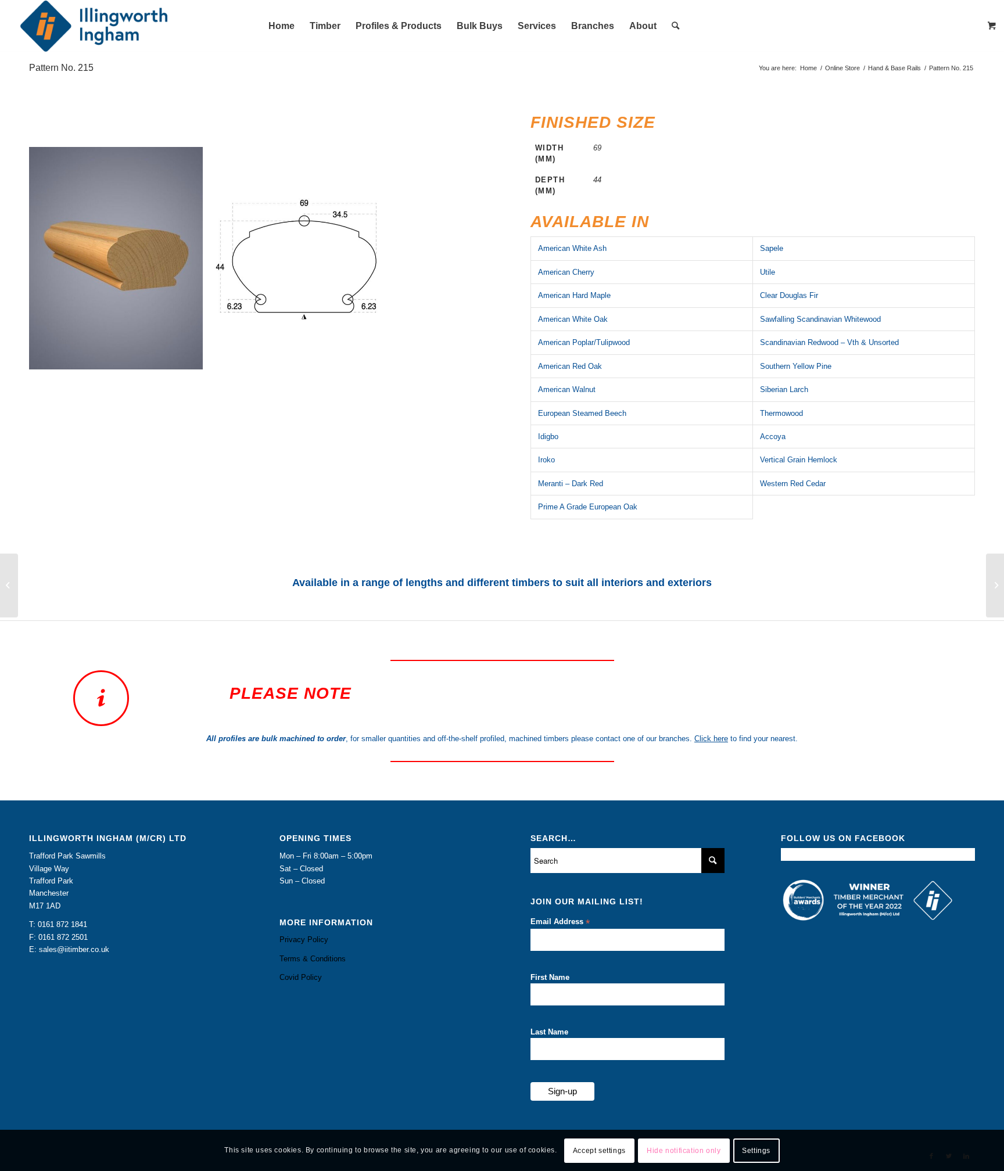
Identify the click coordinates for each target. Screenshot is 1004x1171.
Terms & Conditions (312, 958)
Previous (55, 257)
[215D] (372, 357)
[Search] (675, 26)
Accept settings (599, 1151)
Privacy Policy (303, 939)
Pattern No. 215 (61, 68)
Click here (711, 738)
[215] (190, 357)
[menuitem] (281, 26)
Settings (756, 1151)
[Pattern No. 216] (995, 585)
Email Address (560, 922)
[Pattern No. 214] (9, 585)
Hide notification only (683, 1151)
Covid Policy (300, 977)
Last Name (549, 1032)
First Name (549, 977)
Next (447, 257)
